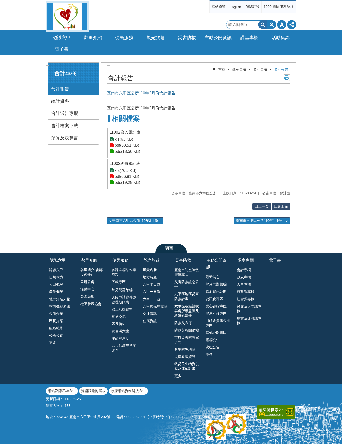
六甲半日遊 (151, 284)
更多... (54, 343)
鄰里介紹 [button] (93, 37)
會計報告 (60, 88)
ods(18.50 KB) (127, 151)
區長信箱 (119, 324)
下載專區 (119, 282)
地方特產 (150, 277)
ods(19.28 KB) (127, 182)
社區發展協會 (90, 304)
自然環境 (56, 277)
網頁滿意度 (120, 331)
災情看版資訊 (184, 357)
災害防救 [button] (187, 37)
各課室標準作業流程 (124, 272)
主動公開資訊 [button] (218, 37)
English (235, 7)
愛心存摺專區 (216, 306)
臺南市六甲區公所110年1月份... (260, 221)
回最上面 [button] (281, 206)
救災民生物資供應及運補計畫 (186, 366)
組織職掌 (56, 328)
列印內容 (287, 77)
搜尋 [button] (262, 24)
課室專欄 (239, 69)
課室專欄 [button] (249, 37)
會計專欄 (260, 69)
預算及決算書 (64, 137)
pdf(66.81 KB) (127, 176)
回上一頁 (262, 206)
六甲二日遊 (151, 299)
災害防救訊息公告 (186, 284)
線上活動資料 (122, 309)
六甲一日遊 (151, 292)
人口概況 (56, 284)
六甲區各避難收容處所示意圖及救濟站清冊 (186, 311)
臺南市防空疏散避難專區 (186, 272)
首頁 (221, 69)
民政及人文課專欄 (249, 308)
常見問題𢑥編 (122, 290)
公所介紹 (56, 314)
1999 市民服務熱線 (279, 7)
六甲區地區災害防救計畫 (186, 296)
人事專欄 (244, 284)
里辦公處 (87, 282)
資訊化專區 (214, 299)
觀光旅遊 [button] (155, 37)
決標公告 (213, 347)
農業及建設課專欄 (249, 320)
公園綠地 (87, 296)
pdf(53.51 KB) (127, 145)
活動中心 (87, 289)
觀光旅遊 (152, 260)
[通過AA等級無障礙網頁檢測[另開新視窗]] (276, 412)
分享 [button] (291, 24)
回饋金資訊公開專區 (218, 323)
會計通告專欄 (64, 113)
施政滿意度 (120, 338)
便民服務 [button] (124, 37)
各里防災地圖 (184, 349)
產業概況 (56, 292)
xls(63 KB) (124, 139)
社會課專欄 (245, 299)
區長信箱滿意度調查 (124, 348)
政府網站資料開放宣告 (128, 391)
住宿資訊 (150, 321)
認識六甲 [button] (62, 37)
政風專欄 (244, 277)
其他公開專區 (216, 333)
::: (210, 2)
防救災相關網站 (186, 330)
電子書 (61, 49)
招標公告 (213, 340)
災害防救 (183, 260)
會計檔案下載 (64, 125)
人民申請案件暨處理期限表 (124, 299)
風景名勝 (150, 270)
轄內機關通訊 (59, 306)
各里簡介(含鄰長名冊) (91, 272)
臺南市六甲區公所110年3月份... (136, 221)
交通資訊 (150, 314)
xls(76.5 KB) (125, 170)
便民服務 (120, 260)
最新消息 (213, 277)
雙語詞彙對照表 (93, 391)
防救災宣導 (183, 323)
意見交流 (119, 317)
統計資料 (60, 101)
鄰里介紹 (89, 260)
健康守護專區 (216, 313)
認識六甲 (58, 260)
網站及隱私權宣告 (62, 391)
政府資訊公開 (216, 291)
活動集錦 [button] (281, 37)
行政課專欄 (245, 292)
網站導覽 (219, 7)
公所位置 (56, 335)
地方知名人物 (59, 299)
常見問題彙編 (216, 284)
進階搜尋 (271, 24)
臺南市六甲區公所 (67, 16)
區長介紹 (56, 321)
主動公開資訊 (216, 263)
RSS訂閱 (252, 7)
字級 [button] (281, 24)
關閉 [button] (169, 248)
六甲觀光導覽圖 (155, 306)
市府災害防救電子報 (186, 339)
